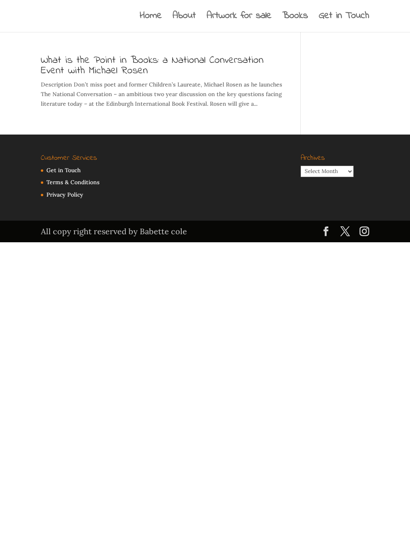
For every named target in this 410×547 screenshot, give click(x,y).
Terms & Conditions (73, 182)
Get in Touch (344, 18)
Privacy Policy (64, 194)
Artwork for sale (239, 18)
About (184, 18)
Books (295, 18)
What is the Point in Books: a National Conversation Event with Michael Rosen (152, 65)
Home (151, 18)
